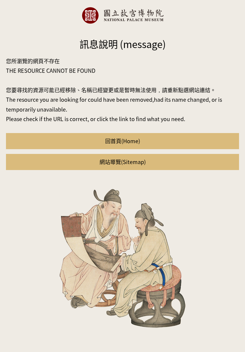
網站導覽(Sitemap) (122, 162)
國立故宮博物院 (122, 15)
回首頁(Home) (122, 141)
